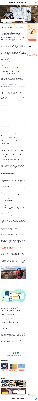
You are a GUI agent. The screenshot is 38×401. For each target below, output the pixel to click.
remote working (12, 97)
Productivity (13, 347)
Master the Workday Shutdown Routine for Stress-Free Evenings (21, 371)
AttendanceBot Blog (18, 2)
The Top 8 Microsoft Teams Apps (32, 55)
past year (4, 92)
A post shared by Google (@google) (13, 128)
